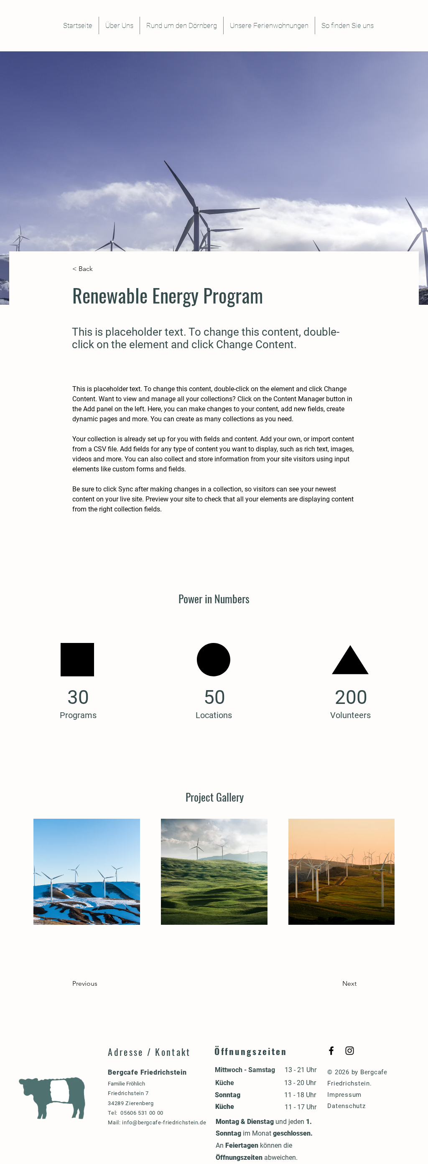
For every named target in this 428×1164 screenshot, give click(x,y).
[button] (99, 269)
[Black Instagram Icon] (349, 1050)
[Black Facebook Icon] (331, 1050)
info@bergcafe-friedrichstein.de (164, 1122)
